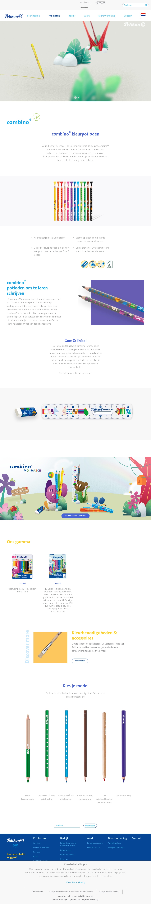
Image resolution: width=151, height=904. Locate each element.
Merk (87, 15)
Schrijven (36, 843)
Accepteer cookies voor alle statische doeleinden (71, 892)
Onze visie (64, 859)
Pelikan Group (65, 850)
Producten (54, 15)
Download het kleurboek (76, 516)
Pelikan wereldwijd (67, 855)
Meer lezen (80, 661)
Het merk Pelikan (93, 848)
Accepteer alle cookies (109, 892)
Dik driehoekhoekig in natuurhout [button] (104, 799)
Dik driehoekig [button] (123, 795)
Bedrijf (72, 15)
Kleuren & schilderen (41, 848)
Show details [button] (37, 892)
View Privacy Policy (75, 882)
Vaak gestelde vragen (116, 848)
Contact (128, 15)
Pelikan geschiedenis (95, 843)
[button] (27, 745)
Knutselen (37, 852)
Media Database (114, 843)
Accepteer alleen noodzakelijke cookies (75, 897)
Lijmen (35, 856)
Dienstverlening (107, 15)
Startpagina (33, 15)
